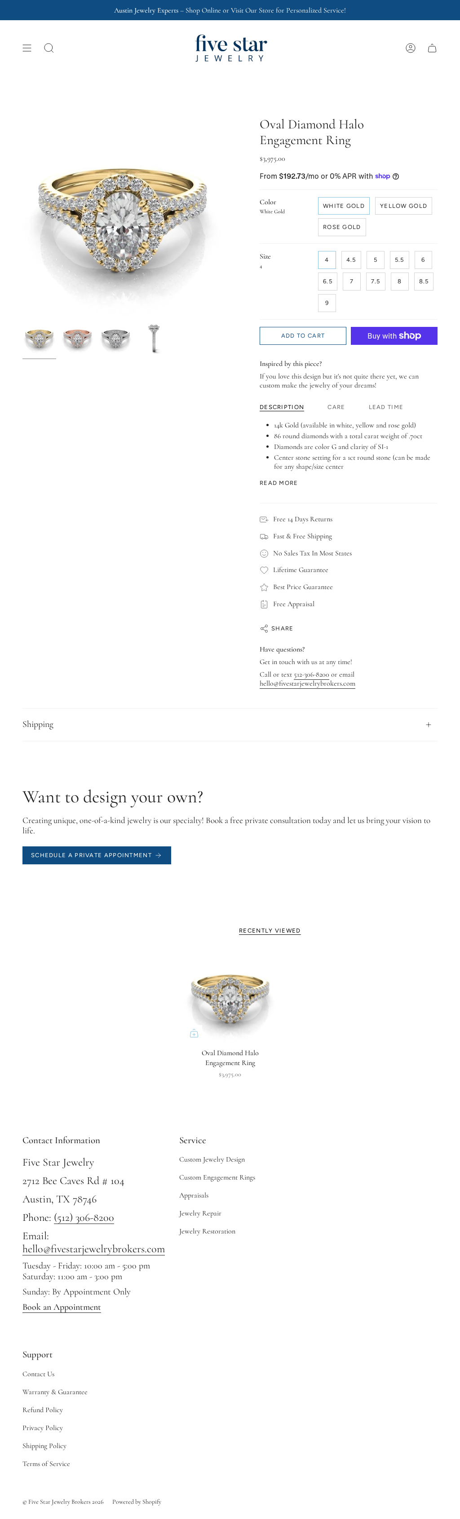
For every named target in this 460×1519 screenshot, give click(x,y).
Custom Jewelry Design (212, 1159)
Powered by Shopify (136, 1502)
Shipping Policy (44, 1445)
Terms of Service (46, 1463)
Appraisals (193, 1195)
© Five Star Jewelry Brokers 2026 (63, 1502)
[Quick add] (194, 1033)
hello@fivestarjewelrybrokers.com (307, 683)
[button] (49, 48)
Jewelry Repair (200, 1213)
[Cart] (432, 48)
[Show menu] (27, 48)
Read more (279, 483)
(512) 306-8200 (84, 1217)
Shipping (37, 724)
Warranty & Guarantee (55, 1391)
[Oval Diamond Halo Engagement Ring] (230, 997)
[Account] (410, 48)
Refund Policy (42, 1409)
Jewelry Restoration (207, 1231)
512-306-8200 (311, 674)
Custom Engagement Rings (217, 1177)
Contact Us (38, 1373)
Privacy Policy (42, 1427)
